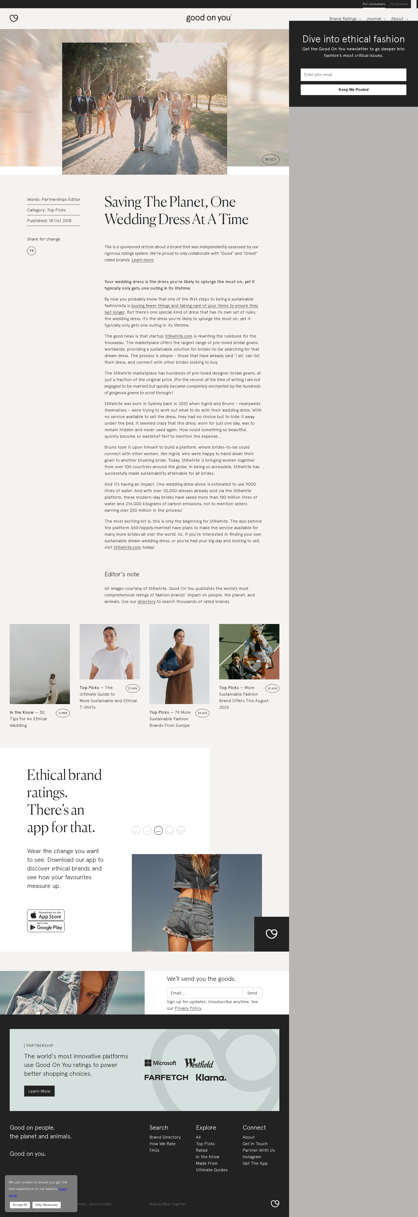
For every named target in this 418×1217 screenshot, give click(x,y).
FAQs (154, 1150)
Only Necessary (46, 1205)
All (198, 1137)
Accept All (20, 1205)
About (249, 1137)
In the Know (207, 1156)
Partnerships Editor (61, 199)
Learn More (39, 1091)
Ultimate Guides (212, 1169)
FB (32, 251)
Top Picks (56, 209)
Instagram (252, 1156)
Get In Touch (255, 1143)
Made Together (174, 1204)
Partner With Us (259, 1150)
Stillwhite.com (178, 335)
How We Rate (162, 1143)
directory (147, 601)
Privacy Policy (188, 1008)
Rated (202, 1150)
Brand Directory (165, 1137)
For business (399, 4)
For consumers (374, 4)
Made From (207, 1163)
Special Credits (100, 1204)
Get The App (255, 1163)
